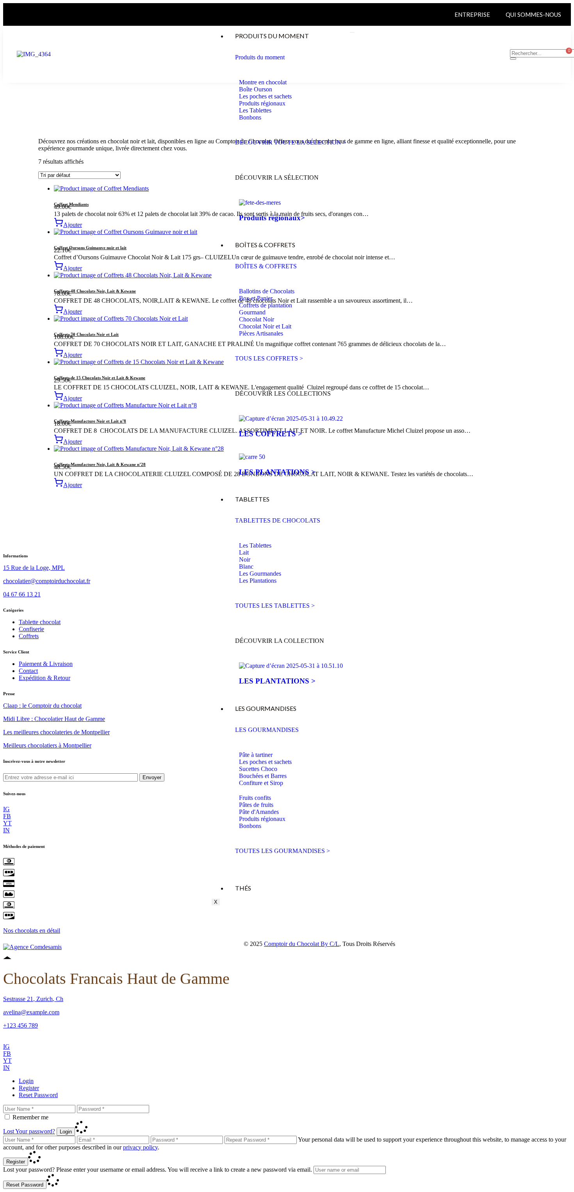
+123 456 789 (20, 1025)
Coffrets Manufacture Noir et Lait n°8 (90, 421)
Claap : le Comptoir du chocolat (42, 705)
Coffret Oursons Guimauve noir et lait (90, 247)
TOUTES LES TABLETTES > (275, 605)
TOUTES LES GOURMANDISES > (282, 851)
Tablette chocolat (40, 622)
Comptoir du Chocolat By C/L (301, 943)
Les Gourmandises (265, 708)
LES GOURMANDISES (267, 729)
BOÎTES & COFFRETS (266, 266)
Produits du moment (272, 35)
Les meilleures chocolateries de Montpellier (56, 732)
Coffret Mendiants (71, 204)
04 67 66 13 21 (22, 594)
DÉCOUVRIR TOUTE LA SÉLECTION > (290, 142)
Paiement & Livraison (46, 663)
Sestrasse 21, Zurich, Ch (33, 999)
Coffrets (29, 636)
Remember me (30, 1117)
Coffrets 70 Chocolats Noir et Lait (86, 334)
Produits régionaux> (272, 218)
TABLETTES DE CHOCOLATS (277, 520)
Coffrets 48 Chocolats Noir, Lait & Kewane (95, 291)
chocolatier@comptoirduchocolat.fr (46, 581)
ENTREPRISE (472, 14)
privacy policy (140, 1147)
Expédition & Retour (44, 678)
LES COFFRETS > (270, 434)
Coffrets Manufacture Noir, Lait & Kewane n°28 (100, 464)
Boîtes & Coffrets (265, 244)
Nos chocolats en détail (31, 930)
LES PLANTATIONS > (277, 472)
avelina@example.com (31, 1012)
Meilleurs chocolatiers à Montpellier (47, 745)
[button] (68, 224)
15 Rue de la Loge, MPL (34, 567)
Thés (243, 888)
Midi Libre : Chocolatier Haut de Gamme (54, 719)
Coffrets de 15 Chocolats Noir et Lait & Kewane (99, 377)
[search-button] (513, 58)
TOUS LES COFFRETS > (269, 358)
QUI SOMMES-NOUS (533, 14)
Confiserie (31, 629)
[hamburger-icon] (352, 32)
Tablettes (252, 499)
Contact (28, 670)
